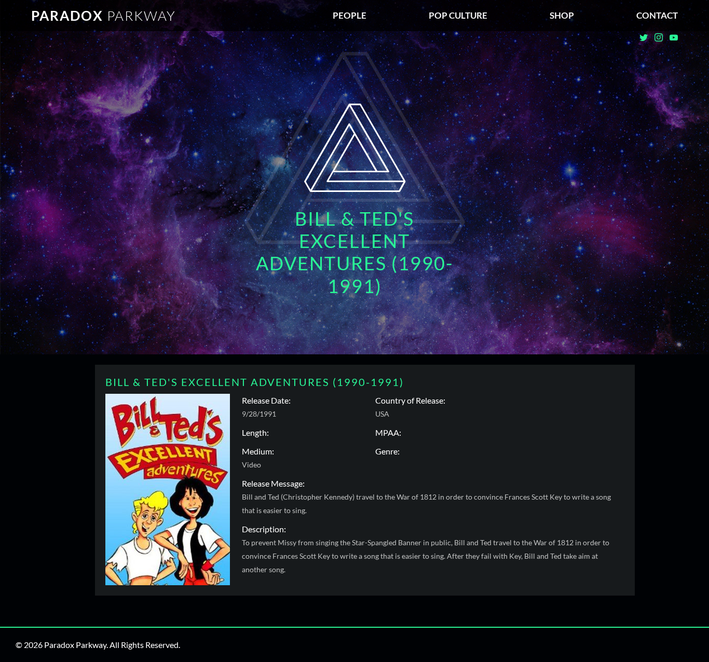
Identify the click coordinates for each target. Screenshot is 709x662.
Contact (657, 15)
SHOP (562, 15)
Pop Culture (458, 15)
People (349, 15)
